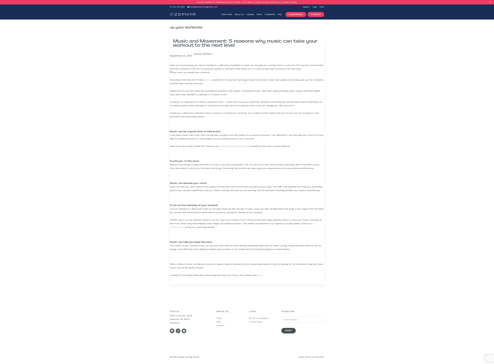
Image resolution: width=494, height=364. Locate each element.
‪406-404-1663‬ (179, 7)
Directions (175, 323)
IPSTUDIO (319, 357)
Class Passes (296, 14)
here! (259, 275)
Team (219, 318)
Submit (288, 330)
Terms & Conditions (258, 318)
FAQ (218, 322)
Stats (322, 7)
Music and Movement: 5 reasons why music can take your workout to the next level (245, 43)
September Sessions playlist (234, 146)
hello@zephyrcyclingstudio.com (204, 7)
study (208, 80)
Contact (220, 325)
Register (306, 7)
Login (314, 7)
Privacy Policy (255, 322)
